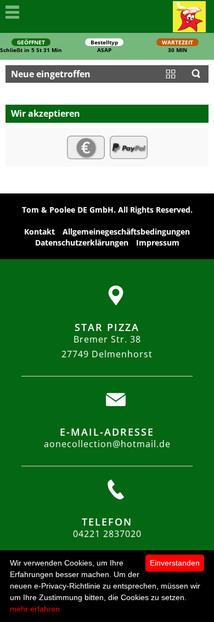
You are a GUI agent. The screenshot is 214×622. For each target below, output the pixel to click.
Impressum (157, 242)
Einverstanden (175, 562)
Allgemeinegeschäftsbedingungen (126, 231)
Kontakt (39, 231)
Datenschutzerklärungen (81, 242)
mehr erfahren (35, 608)
